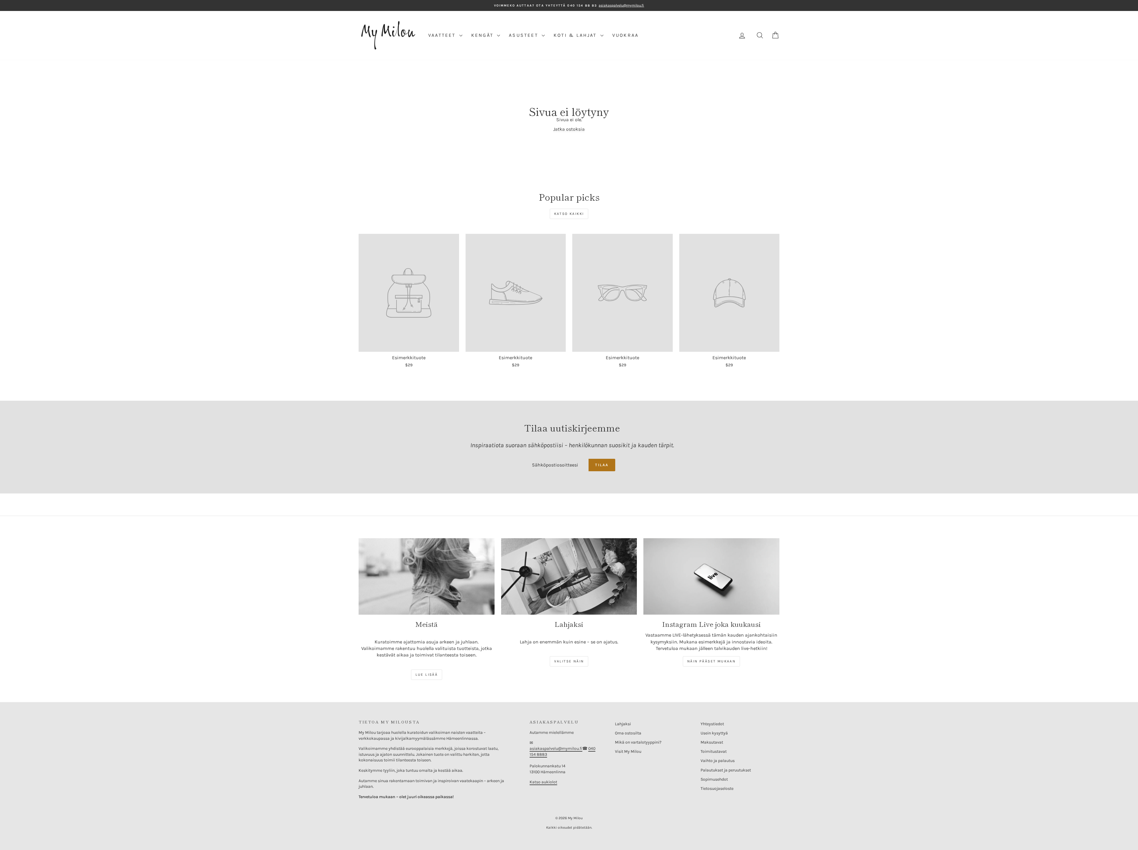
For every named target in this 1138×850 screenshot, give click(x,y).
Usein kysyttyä (714, 733)
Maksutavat (712, 742)
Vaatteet (443, 35)
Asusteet (524, 35)
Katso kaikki (569, 214)
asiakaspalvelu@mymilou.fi (556, 748)
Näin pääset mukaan (711, 661)
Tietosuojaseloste (717, 788)
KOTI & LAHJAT (576, 35)
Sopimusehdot (714, 779)
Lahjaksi (623, 723)
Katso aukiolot (543, 782)
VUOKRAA (625, 35)
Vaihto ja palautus (718, 760)
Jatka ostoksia (569, 129)
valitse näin (569, 661)
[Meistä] (427, 576)
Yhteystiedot (712, 723)
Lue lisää (426, 674)
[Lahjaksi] (569, 576)
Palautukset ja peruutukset (726, 770)
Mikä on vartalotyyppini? (638, 742)
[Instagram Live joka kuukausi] (711, 576)
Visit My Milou (628, 751)
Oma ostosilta (628, 733)
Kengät (483, 35)
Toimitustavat (714, 751)
